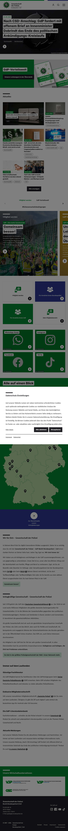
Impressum (9, 437)
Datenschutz (16, 437)
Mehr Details (9, 430)
